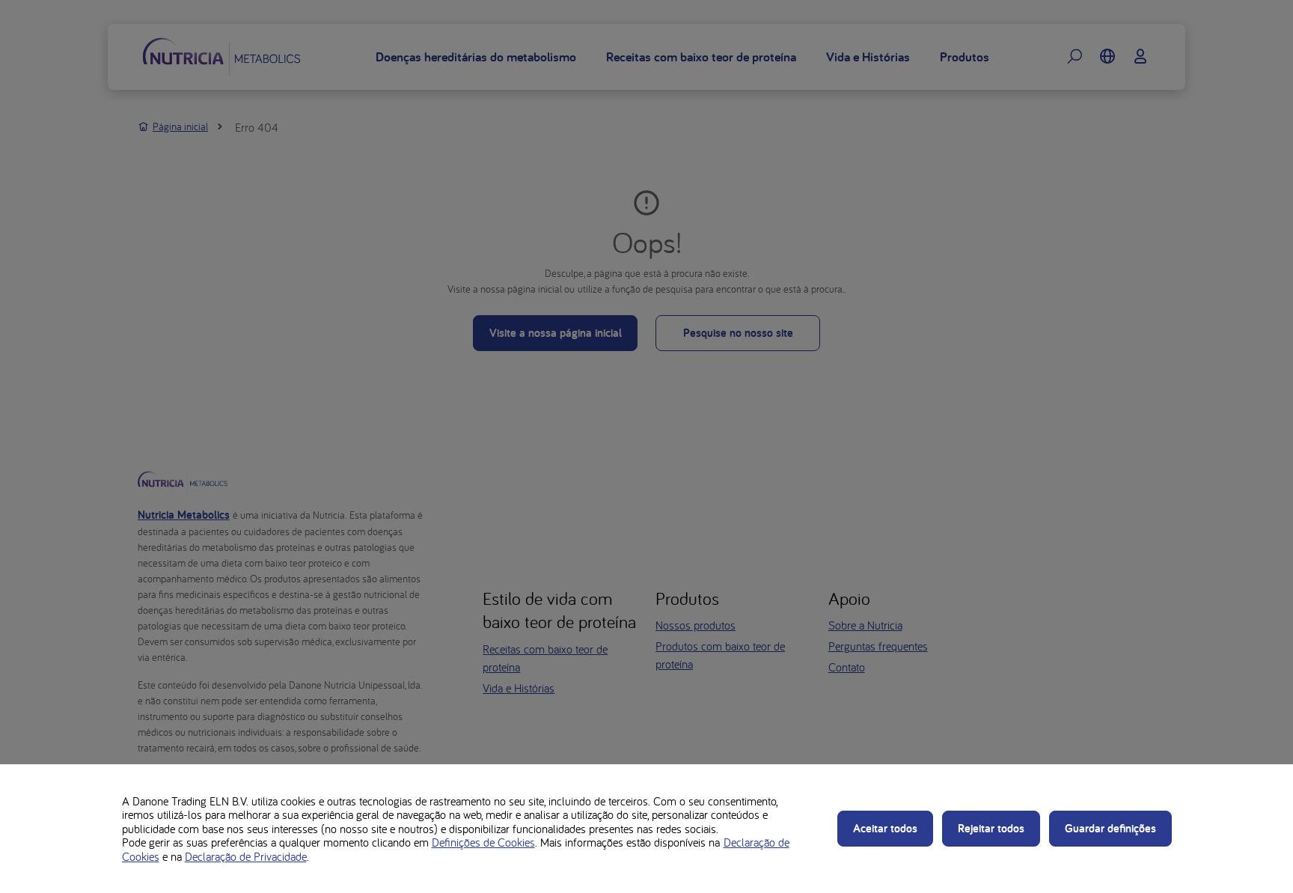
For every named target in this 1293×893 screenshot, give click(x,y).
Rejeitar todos (991, 828)
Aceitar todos (885, 828)
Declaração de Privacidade (246, 856)
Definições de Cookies (483, 842)
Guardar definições (1110, 828)
